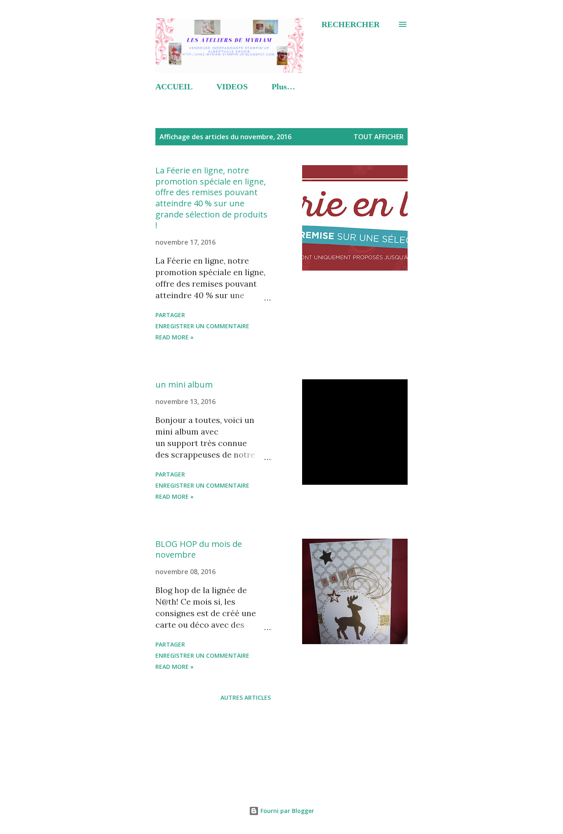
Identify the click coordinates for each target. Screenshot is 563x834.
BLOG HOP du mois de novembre (198, 549)
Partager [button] (170, 315)
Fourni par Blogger (286, 811)
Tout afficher (378, 136)
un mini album (184, 384)
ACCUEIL (173, 86)
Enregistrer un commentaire (202, 326)
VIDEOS (232, 86)
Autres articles (246, 697)
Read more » (174, 337)
